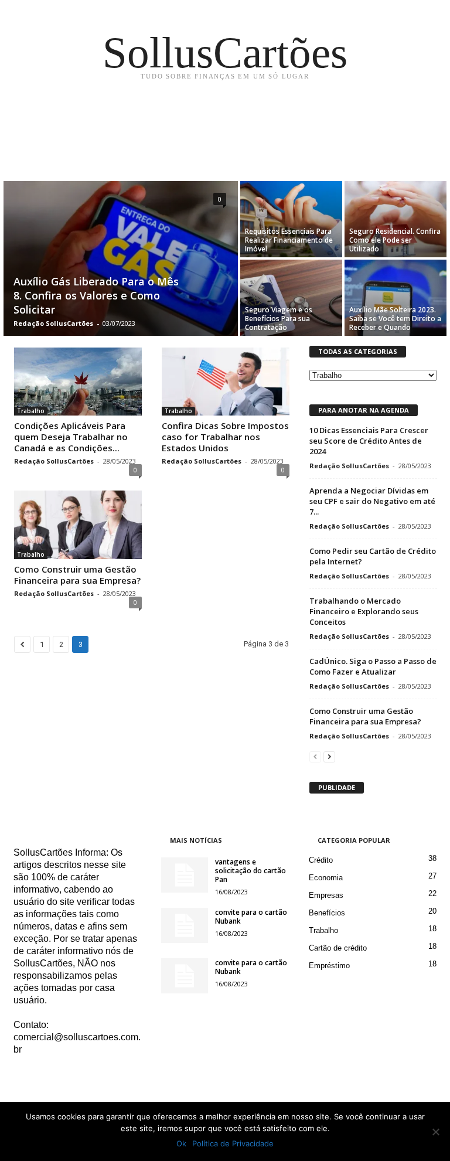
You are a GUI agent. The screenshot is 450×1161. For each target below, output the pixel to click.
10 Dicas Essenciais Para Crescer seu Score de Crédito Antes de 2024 (368, 441)
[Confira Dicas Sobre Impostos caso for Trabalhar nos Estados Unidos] (225, 382)
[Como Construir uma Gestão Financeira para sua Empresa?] (78, 525)
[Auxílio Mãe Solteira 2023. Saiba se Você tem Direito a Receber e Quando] (395, 298)
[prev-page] (315, 756)
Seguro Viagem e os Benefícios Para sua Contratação (278, 318)
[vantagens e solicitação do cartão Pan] (184, 875)
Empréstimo (329, 965)
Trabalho (31, 411)
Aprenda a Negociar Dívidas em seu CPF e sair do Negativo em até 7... (372, 501)
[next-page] (329, 756)
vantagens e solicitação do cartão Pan (250, 870)
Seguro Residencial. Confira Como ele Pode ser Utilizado (395, 240)
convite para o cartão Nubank (251, 916)
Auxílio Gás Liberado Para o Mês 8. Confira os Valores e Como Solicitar (96, 295)
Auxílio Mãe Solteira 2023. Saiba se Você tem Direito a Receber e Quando (395, 318)
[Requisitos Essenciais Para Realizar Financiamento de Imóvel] (291, 219)
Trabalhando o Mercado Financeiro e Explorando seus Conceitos (363, 611)
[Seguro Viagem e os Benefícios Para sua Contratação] (291, 298)
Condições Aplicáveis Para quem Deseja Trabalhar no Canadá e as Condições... (71, 437)
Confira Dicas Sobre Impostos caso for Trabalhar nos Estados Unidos (225, 437)
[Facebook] (24, 1073)
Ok (181, 1143)
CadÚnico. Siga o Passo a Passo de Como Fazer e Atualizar (373, 666)
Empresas (326, 895)
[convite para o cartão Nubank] (184, 925)
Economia (326, 877)
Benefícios (327, 912)
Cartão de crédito (338, 948)
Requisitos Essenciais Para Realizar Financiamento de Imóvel (289, 240)
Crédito (321, 860)
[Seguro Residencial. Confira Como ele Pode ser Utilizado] (395, 219)
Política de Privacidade (233, 1143)
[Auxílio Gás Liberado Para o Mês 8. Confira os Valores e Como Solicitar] (121, 259)
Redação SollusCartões (53, 323)
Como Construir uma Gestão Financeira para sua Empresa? (77, 574)
